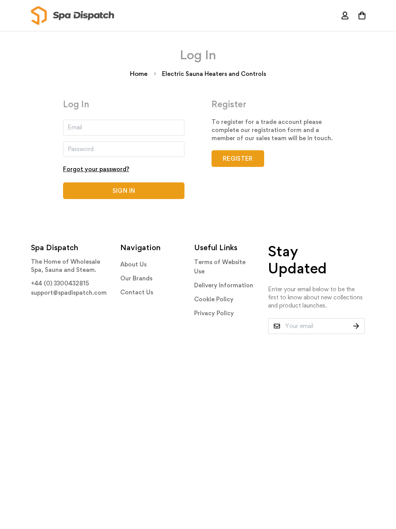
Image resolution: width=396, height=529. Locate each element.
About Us (133, 264)
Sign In (124, 190)
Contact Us (136, 292)
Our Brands (136, 278)
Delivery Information (223, 285)
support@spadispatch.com (69, 292)
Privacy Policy (214, 313)
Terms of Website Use (220, 266)
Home (139, 73)
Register (238, 158)
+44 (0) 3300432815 (60, 283)
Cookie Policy (214, 299)
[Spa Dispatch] (72, 15)
